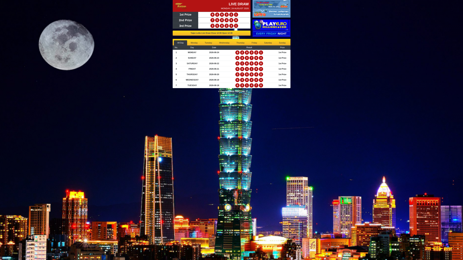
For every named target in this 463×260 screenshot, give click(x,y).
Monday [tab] (194, 43)
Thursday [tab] (240, 43)
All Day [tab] (180, 43)
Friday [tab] (254, 43)
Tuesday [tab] (208, 43)
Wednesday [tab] (224, 43)
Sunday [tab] (282, 43)
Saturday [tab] (268, 43)
